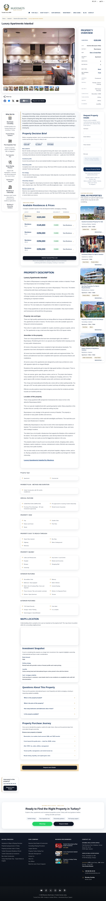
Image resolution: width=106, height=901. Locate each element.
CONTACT (91, 12)
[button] (5, 30)
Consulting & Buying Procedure (36, 846)
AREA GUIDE (76, 12)
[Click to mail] (17, 101)
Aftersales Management (34, 853)
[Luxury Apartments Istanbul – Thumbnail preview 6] (31, 88)
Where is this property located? (33, 697)
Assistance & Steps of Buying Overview (12, 843)
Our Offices (31, 861)
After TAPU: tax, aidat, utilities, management (36, 746)
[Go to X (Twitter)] (50, 890)
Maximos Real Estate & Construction (38, 843)
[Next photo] (72, 56)
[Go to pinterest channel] (64, 890)
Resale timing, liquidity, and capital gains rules (37, 755)
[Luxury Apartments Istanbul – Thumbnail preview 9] (46, 88)
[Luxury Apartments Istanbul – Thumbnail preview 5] (26, 88)
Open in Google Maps (95, 52)
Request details (63, 824)
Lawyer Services (32, 848)
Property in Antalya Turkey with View (70, 860)
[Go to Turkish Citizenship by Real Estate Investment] (58, 845)
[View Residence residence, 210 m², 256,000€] (49, 241)
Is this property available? (31, 714)
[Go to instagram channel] (55, 890)
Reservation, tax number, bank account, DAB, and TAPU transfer (42, 736)
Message (85, 154)
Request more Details (39, 100)
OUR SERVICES (55, 12)
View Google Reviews (87, 866)
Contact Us (31, 856)
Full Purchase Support (10, 180)
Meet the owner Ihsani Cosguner (37, 864)
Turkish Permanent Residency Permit (11, 851)
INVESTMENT (66, 12)
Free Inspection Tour (10, 155)
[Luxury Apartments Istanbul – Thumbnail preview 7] (36, 88)
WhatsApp (42, 824)
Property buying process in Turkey (11, 846)
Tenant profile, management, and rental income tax (38, 750)
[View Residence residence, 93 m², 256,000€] (49, 233)
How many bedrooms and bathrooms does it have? (38, 708)
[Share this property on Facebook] (5, 101)
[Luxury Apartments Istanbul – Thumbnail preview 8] (41, 88)
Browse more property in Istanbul (32, 732)
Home (4, 18)
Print (26, 100)
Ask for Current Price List (49, 258)
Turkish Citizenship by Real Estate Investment (70, 844)
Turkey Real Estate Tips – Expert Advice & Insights (13, 859)
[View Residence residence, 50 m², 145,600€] (49, 225)
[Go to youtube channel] (41, 890)
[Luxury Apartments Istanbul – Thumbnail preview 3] (15, 88)
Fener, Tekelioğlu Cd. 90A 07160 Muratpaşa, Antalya (90, 855)
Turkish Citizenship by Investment (10, 853)
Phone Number (87, 144)
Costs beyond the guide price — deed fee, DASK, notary (39, 741)
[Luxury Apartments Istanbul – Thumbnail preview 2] (10, 88)
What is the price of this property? (34, 703)
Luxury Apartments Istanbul (70, 851)
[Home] (29, 12)
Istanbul (9, 18)
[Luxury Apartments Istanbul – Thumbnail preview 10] (51, 88)
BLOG (85, 12)
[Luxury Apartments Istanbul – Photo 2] (39, 56)
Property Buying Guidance (10, 134)
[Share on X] (13, 101)
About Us (30, 858)
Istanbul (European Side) (20, 18)
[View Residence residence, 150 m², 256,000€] (49, 249)
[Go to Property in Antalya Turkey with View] (58, 861)
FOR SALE (35, 12)
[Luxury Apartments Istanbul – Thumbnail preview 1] (5, 88)
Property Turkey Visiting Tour (36, 851)
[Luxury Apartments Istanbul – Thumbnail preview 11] (57, 88)
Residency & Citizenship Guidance (10, 206)
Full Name (85, 128)
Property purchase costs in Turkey (11, 848)
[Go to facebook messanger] (9, 101)
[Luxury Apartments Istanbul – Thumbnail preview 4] (21, 88)
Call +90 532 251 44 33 (9, 783)
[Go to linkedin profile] (60, 890)
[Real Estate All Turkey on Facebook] (46, 890)
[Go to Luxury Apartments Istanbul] (58, 853)
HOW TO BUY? (44, 12)
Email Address (87, 136)
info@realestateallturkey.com (92, 873)
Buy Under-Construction (8, 856)
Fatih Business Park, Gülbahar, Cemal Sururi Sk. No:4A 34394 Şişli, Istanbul (92, 846)
